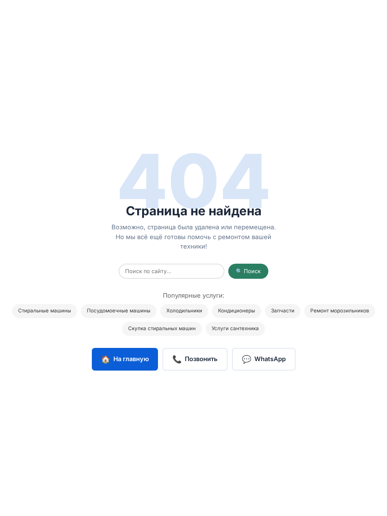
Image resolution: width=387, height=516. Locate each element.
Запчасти (282, 311)
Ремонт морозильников (339, 311)
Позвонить (195, 359)
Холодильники (184, 311)
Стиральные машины (44, 311)
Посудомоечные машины (118, 311)
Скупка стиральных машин (162, 328)
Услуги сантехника (235, 328)
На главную (125, 359)
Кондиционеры (236, 311)
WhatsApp (264, 359)
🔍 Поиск (248, 271)
